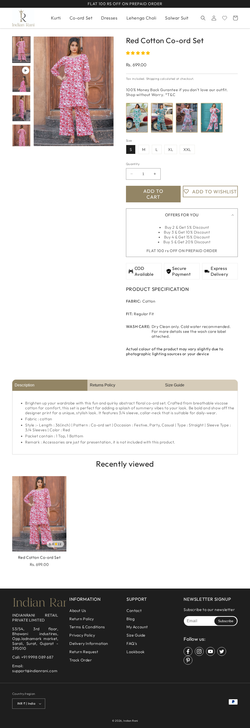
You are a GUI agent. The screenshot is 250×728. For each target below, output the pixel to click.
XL (170, 149)
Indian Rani (130, 720)
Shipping (152, 78)
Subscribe (225, 621)
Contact (134, 610)
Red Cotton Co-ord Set (39, 557)
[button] (203, 18)
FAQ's (131, 643)
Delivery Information (88, 643)
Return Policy (81, 618)
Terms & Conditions (87, 626)
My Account (137, 626)
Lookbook (135, 651)
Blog (130, 618)
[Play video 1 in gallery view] (21, 79)
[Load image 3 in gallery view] (21, 137)
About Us (77, 610)
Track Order (80, 660)
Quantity (133, 164)
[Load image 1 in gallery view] (21, 49)
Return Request (83, 651)
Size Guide (174, 385)
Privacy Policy (82, 635)
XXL (187, 149)
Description (24, 385)
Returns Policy (102, 385)
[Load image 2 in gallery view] (21, 108)
